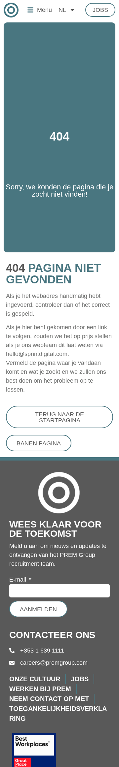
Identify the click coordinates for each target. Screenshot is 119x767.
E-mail (18, 580)
